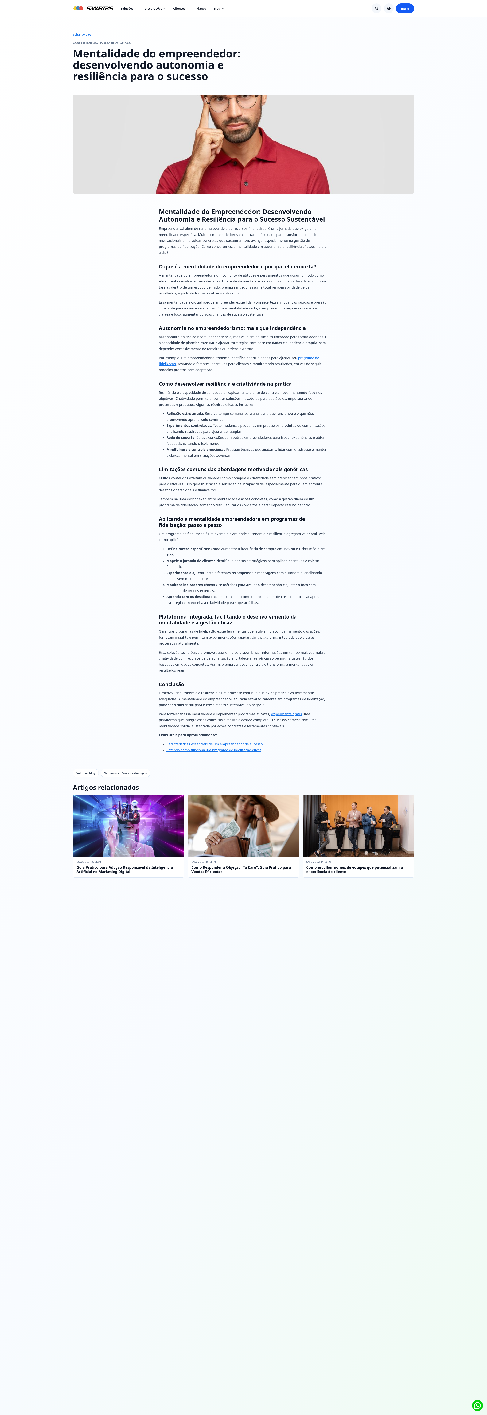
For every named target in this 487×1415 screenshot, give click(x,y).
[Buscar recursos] (376, 8)
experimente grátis (286, 714)
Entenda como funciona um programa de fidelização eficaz (213, 750)
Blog (217, 8)
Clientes (179, 8)
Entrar (405, 8)
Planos (201, 8)
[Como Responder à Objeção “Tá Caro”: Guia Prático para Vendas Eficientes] (243, 826)
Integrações (153, 8)
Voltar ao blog (82, 34)
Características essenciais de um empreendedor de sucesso (214, 744)
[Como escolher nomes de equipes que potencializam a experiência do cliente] (358, 826)
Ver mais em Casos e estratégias (125, 773)
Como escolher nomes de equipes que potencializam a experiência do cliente (354, 869)
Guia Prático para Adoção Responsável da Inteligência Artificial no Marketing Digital (124, 869)
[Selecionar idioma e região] (389, 8)
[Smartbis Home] (93, 8)
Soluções (127, 8)
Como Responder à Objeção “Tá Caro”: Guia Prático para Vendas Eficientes (241, 869)
